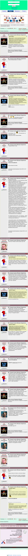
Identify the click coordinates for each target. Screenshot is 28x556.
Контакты (17, 11)
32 (9, 28)
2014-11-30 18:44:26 (5, 142)
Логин (14, 0)
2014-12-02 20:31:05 (5, 320)
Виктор (21, 526)
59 (14, 28)
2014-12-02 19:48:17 (5, 305)
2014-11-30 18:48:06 (5, 158)
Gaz (8, 526)
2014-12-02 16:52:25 (5, 270)
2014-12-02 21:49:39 (5, 340)
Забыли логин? (14, 8)
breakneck (21, 541)
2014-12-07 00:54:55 (5, 452)
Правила (18, 22)
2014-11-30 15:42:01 (5, 72)
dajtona (20, 536)
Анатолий (3, 526)
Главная (4, 11)
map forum (14, 547)
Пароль (14, 3)
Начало (5, 22)
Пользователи (12, 22)
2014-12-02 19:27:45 (5, 286)
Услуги (24, 11)
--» (16, 28)
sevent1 (18, 537)
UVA (6, 526)
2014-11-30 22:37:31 (5, 176)
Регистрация (14, 9)
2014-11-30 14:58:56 (5, 56)
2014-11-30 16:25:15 (5, 93)
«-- (5, 28)
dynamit (11, 526)
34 (11, 28)
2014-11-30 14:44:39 (5, 32)
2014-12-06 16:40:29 (5, 421)
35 (12, 28)
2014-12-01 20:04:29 (5, 238)
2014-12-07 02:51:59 (5, 467)
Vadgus (24, 526)
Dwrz (14, 526)
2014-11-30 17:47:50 (5, 113)
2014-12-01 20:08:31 (5, 253)
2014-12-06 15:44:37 (5, 405)
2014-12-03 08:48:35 (5, 387)
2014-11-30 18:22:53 (5, 128)
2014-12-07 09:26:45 (5, 484)
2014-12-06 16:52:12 (5, 437)
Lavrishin (18, 526)
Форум (10, 11)
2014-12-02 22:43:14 (5, 356)
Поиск (22, 22)
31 (7, 28)
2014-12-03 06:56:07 (5, 370)
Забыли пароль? (14, 7)
